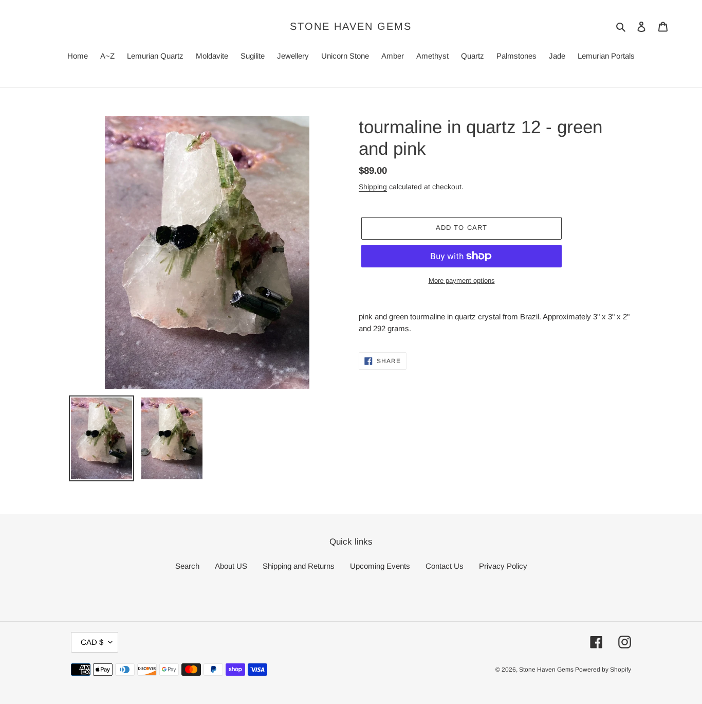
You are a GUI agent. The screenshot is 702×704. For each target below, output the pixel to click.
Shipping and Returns (299, 566)
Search (187, 566)
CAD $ (92, 642)
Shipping (373, 187)
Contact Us (445, 566)
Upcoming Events (380, 566)
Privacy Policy (503, 566)
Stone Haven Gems (351, 26)
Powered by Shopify (603, 669)
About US (231, 566)
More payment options (462, 280)
